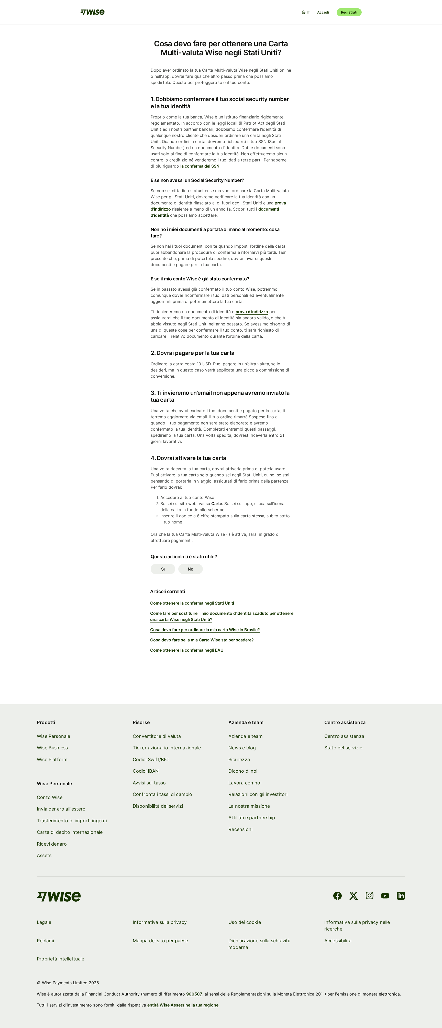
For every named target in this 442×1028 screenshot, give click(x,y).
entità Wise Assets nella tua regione (182, 1005)
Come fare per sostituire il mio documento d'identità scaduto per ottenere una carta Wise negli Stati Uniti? (221, 616)
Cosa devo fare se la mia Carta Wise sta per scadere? (202, 639)
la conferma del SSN (199, 166)
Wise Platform (52, 759)
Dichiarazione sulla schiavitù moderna (259, 944)
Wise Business (52, 747)
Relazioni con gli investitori (258, 794)
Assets (44, 855)
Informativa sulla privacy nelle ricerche (357, 926)
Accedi (323, 12)
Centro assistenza (344, 736)
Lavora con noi (244, 782)
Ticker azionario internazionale (167, 747)
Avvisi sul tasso (149, 782)
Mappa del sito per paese (160, 940)
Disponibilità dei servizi (158, 806)
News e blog (242, 747)
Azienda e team (245, 736)
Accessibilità (337, 940)
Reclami (45, 940)
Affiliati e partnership (251, 817)
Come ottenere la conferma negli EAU (187, 650)
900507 (194, 994)
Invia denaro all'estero (61, 809)
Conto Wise (49, 797)
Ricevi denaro (52, 844)
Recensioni (240, 829)
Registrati (349, 12)
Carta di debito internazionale (70, 832)
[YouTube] (385, 896)
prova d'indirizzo (252, 311)
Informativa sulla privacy (160, 922)
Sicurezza (239, 759)
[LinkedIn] (401, 896)
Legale (44, 922)
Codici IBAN (146, 771)
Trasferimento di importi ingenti (72, 820)
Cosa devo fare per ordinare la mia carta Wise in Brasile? (205, 629)
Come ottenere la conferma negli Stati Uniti (192, 603)
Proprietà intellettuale (60, 958)
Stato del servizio (343, 747)
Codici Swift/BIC (151, 759)
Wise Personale (53, 736)
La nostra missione (249, 806)
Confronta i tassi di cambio (162, 794)
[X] (353, 896)
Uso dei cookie (244, 922)
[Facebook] (337, 896)
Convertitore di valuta (157, 736)
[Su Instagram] (369, 896)
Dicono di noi (242, 771)
